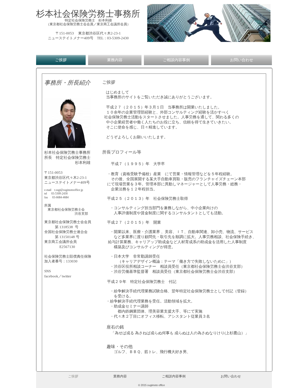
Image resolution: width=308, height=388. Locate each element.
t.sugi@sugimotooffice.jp (68, 190)
